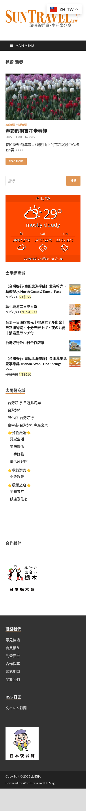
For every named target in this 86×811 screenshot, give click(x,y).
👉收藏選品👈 (19, 470)
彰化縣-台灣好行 (21, 418)
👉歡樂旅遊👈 (19, 485)
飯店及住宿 (19, 499)
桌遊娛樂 (17, 476)
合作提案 (13, 663)
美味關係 (17, 446)
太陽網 (35, 776)
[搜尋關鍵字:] (43, 181)
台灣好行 (15, 410)
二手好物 (17, 454)
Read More (14, 160)
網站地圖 (13, 671)
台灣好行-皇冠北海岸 (24, 403)
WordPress (30, 783)
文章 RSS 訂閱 (16, 708)
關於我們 (13, 679)
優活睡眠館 (19, 461)
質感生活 (17, 439)
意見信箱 (13, 640)
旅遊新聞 (10, 124)
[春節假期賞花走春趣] (43, 98)
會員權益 (13, 648)
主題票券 (17, 491)
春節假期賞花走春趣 (26, 130)
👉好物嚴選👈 (19, 432)
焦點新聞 (22, 124)
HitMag (49, 783)
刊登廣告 (13, 656)
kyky (32, 137)
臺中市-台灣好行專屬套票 (28, 425)
